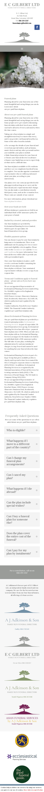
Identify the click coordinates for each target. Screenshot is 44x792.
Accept (34, 790)
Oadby (17, 629)
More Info (27, 790)
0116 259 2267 (23, 21)
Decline (40, 790)
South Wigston (17, 697)
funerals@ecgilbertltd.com (22, 23)
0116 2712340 (24, 629)
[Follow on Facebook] (37, 27)
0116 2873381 (27, 697)
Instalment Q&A (20, 250)
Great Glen (17, 663)
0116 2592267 (26, 663)
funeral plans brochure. (13, 201)
